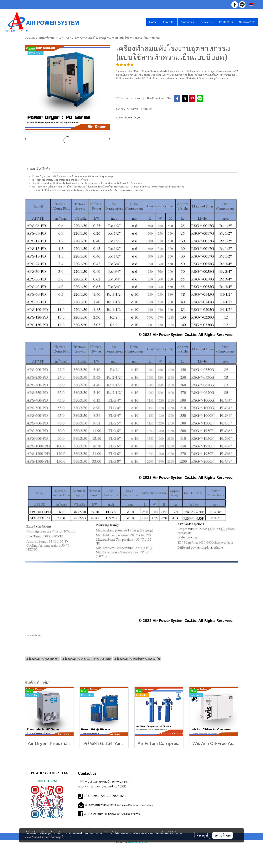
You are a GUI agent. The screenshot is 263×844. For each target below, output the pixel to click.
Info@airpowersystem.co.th (138, 805)
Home (153, 22)
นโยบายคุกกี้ (56, 837)
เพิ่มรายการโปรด (129, 98)
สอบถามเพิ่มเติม (33, 635)
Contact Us (226, 22)
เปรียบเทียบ (156, 98)
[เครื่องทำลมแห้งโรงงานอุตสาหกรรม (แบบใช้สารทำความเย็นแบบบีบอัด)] (67, 88)
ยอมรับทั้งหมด (222, 835)
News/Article (247, 22)
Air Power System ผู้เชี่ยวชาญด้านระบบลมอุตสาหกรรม (112, 813)
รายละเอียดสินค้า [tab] (38, 168)
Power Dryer (133, 117)
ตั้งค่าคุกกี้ (202, 835)
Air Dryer (133, 109)
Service (206, 22)
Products (186, 22)
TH (255, 4)
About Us (168, 22)
